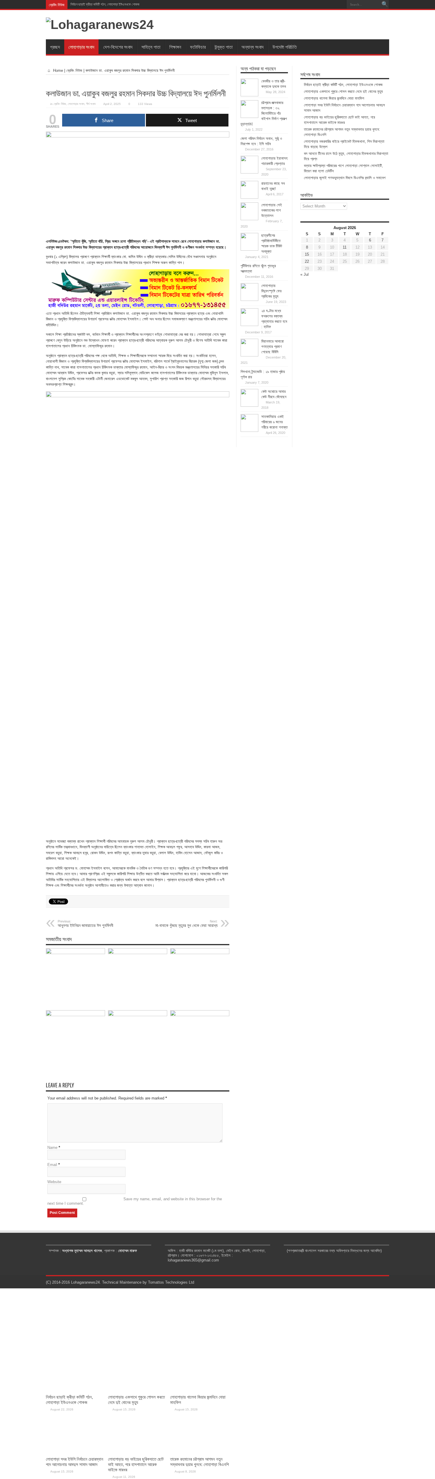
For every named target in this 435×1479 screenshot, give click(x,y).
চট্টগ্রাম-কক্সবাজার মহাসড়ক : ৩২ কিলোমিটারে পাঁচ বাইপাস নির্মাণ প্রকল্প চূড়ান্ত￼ (264, 113)
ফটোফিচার (198, 46)
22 (307, 261)
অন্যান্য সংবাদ (252, 46)
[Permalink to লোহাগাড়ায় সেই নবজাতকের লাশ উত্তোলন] (249, 219)
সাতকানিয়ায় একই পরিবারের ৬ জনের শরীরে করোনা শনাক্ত (274, 421)
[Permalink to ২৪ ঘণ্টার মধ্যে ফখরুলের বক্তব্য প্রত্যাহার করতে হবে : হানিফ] (249, 324)
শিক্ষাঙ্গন (175, 46)
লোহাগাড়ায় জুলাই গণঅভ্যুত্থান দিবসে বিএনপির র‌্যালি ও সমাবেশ (345, 178)
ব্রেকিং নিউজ (74, 70)
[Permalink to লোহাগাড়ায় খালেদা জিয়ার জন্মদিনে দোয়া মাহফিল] (199, 953)
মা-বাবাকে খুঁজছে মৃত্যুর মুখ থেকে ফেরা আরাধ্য (186, 923)
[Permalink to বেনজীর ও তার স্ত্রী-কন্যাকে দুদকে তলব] (249, 95)
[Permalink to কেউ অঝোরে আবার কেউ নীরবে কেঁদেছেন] (249, 405)
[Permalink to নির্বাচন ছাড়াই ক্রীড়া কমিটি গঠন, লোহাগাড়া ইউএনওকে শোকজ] (75, 953)
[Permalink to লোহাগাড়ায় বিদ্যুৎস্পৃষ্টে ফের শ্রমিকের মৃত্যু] (249, 299)
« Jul (304, 274)
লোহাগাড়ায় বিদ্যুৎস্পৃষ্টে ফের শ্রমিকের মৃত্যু (271, 291)
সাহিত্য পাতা (150, 46)
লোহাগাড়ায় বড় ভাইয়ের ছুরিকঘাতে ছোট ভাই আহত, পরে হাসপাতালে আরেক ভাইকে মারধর (136, 1464)
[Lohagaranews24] (100, 24)
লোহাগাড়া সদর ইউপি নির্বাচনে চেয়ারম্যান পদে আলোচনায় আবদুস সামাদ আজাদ (74, 1462)
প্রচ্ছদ (55, 46)
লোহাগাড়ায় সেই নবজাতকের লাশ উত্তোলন (271, 210)
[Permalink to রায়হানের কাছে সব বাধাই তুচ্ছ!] (249, 197)
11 (345, 247)
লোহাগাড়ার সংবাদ (81, 46)
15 (307, 254)
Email (52, 1164)
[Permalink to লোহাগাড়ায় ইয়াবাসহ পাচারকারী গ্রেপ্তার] (249, 172)
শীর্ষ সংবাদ (91, 104)
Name (52, 1147)
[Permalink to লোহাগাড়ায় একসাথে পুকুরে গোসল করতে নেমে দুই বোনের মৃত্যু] (137, 953)
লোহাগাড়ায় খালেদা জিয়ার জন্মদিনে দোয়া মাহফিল (334, 98)
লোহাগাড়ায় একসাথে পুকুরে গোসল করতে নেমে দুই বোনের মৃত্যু (343, 91)
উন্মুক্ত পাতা (224, 46)
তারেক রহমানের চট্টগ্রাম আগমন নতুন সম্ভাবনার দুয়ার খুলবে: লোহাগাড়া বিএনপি (199, 1462)
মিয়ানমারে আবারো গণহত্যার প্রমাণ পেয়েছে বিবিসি (272, 346)
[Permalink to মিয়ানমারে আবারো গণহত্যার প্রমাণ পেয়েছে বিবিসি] (249, 355)
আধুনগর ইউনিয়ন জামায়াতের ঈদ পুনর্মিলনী (85, 923)
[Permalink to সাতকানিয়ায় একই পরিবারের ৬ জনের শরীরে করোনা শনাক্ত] (249, 430)
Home (57, 70)
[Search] (384, 4)
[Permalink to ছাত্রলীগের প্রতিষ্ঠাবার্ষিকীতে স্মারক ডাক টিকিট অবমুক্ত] (249, 249)
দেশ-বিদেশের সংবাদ (118, 46)
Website (54, 1182)
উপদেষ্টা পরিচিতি (285, 46)
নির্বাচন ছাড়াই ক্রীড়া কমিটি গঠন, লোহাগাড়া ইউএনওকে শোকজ (104, 4)
